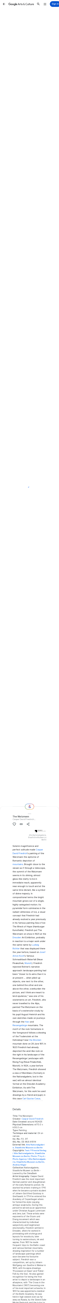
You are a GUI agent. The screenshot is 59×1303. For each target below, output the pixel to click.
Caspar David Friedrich (23, 819)
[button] (4, 4)
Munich (28, 963)
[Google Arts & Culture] (21, 4)
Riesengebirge (20, 1025)
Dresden (17, 937)
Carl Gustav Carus (31, 1098)
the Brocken (35, 1040)
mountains (18, 864)
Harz (27, 1021)
